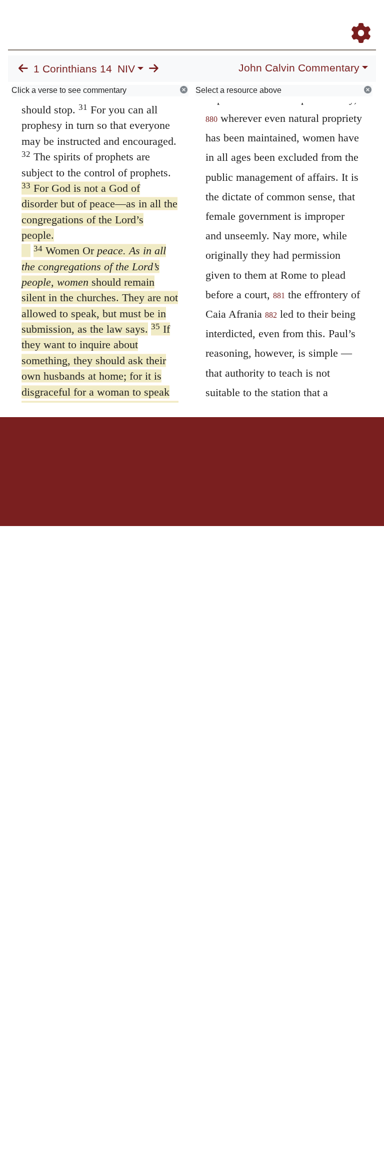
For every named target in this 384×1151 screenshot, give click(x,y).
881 (279, 295)
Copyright (213, 452)
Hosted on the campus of (142, 497)
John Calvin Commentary (299, 68)
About (191, 452)
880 (212, 119)
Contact (259, 452)
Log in (109, 452)
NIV (126, 69)
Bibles (173, 452)
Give (277, 452)
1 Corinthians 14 (73, 69)
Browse (152, 452)
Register (130, 452)
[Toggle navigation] (366, 19)
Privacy (236, 452)
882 (271, 315)
